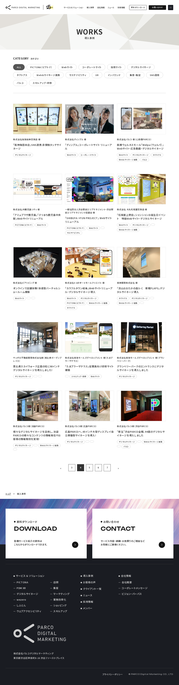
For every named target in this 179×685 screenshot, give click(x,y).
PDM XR (21, 588)
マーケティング (61, 594)
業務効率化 (59, 599)
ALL (19, 67)
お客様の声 (89, 582)
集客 (55, 588)
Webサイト (67, 67)
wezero (21, 599)
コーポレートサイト (92, 67)
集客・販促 (135, 75)
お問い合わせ (157, 7)
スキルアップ (60, 611)
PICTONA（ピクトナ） (41, 67)
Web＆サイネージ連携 (48, 75)
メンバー (87, 608)
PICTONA (22, 582)
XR (96, 75)
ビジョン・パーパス (132, 594)
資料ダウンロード (138, 7)
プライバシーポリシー (112, 674)
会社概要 (127, 582)
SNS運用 (154, 75)
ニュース (111, 7)
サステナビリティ (77, 75)
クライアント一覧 (92, 588)
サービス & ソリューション (30, 575)
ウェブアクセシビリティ (29, 611)
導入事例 (90, 7)
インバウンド (114, 75)
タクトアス (22, 75)
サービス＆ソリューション (73, 7)
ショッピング (60, 605)
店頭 (55, 582)
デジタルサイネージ (141, 67)
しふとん (21, 605)
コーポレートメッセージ (135, 588)
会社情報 (101, 7)
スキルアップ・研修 (42, 83)
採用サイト (116, 67)
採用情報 (121, 7)
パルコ (20, 83)
